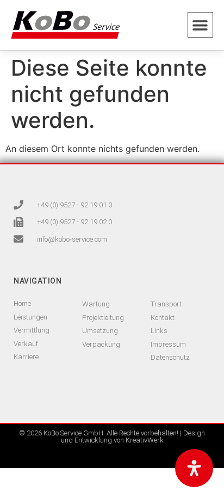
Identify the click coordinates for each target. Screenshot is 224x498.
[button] (200, 25)
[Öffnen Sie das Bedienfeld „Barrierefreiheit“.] (194, 468)
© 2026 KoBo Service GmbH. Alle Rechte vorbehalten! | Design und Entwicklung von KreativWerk (112, 436)
